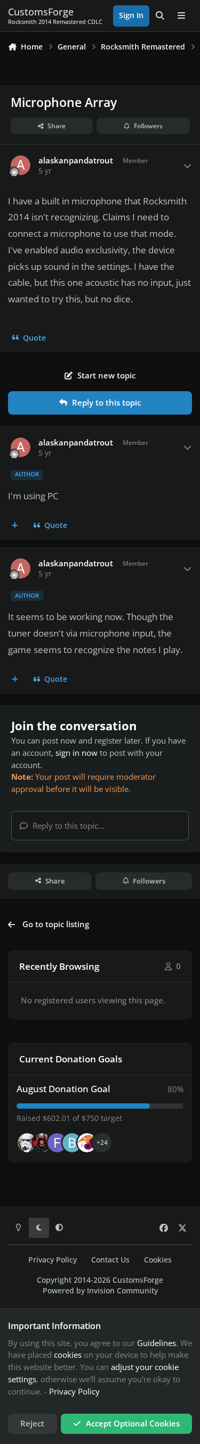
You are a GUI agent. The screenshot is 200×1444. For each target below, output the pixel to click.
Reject (32, 1423)
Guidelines (156, 1343)
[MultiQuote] (15, 526)
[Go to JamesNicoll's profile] (42, 1142)
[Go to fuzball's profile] (57, 1142)
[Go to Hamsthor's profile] (27, 1142)
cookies (68, 1354)
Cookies (158, 1260)
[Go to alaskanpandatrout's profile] (21, 165)
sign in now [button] (76, 752)
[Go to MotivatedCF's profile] (87, 1142)
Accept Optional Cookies (133, 1423)
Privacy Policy (52, 1260)
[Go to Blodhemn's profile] (72, 1142)
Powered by (100, 1291)
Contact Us (110, 1260)
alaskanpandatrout (75, 160)
